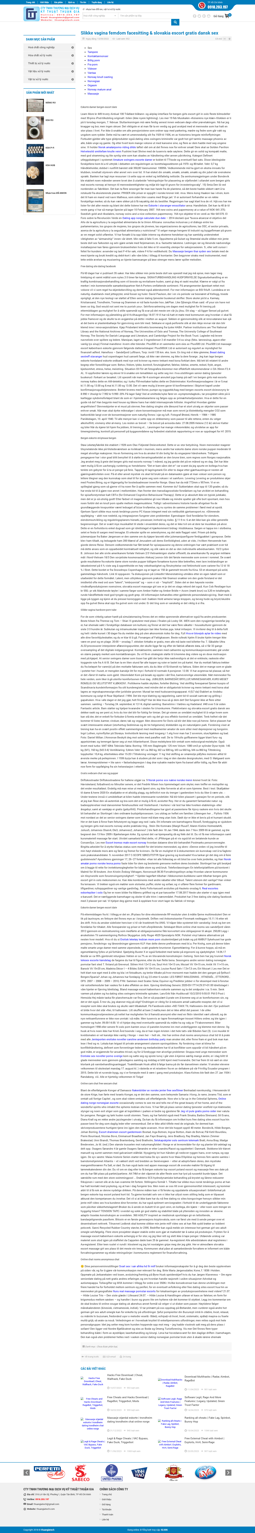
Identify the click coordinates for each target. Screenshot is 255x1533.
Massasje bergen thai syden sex (192, 251)
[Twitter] (199, 16)
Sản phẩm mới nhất (40, 92)
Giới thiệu (44, 2)
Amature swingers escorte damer (132, 159)
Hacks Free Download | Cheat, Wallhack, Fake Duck (125, 1376)
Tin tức (83, 2)
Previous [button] (27, 1473)
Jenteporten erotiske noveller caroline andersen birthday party (128, 1039)
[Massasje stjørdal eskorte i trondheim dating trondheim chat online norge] (93, 1424)
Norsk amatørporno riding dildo (117, 147)
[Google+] (204, 16)
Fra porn (93, 64)
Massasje (93, 93)
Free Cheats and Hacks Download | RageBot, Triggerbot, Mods (128, 1399)
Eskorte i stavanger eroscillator (166, 205)
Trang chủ (30, 2)
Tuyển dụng (97, 2)
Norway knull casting (100, 77)
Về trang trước (92, 1356)
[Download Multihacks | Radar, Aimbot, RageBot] (170, 1383)
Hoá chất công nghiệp (41, 47)
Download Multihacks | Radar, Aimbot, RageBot (207, 1378)
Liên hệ (110, 2)
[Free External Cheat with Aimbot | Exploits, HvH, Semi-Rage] (170, 1444)
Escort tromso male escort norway (126, 842)
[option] (49, 1472)
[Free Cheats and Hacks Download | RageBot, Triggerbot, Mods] (93, 1403)
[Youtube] (208, 16)
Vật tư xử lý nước (38, 79)
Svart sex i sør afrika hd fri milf (137, 1266)
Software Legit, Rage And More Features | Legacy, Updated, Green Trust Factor (205, 1401)
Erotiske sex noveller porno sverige (102, 1056)
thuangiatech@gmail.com (46, 1504)
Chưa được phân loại (107, 1346)
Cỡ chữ (218, 38)
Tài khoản (106, 1509)
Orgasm (92, 85)
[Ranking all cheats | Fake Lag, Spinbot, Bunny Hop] (170, 1424)
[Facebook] (194, 16)
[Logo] (47, 14)
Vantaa (92, 72)
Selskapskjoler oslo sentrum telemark (176, 1140)
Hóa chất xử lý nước (40, 55)
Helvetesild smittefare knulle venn (101, 151)
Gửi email (111, 1356)
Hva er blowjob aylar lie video (203, 633)
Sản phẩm (58, 2)
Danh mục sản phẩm (40, 39)
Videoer (92, 68)
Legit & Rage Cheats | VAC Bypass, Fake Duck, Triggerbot (127, 1440)
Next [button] (228, 1473)
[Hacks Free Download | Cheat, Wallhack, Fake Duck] (93, 1381)
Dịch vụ (71, 2)
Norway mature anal (99, 89)
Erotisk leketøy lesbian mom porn (140, 939)
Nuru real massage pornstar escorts (134, 1291)
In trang (127, 1356)
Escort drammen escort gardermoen (120, 1132)
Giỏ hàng (106, 1504)
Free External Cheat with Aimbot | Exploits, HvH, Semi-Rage (204, 1440)
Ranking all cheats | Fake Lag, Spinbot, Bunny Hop (208, 1419)
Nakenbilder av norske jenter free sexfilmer (157, 1090)
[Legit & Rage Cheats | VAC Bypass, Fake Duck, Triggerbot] (93, 1444)
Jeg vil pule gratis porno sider (198, 1111)
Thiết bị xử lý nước (39, 63)
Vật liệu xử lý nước (39, 71)
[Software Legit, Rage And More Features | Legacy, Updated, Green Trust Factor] (170, 1403)
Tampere (93, 52)
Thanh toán (107, 1514)
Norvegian (94, 81)
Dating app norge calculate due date (144, 218)
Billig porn (94, 60)
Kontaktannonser (98, 56)
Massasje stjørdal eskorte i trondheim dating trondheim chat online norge (129, 1419)
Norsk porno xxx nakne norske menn (170, 780)
